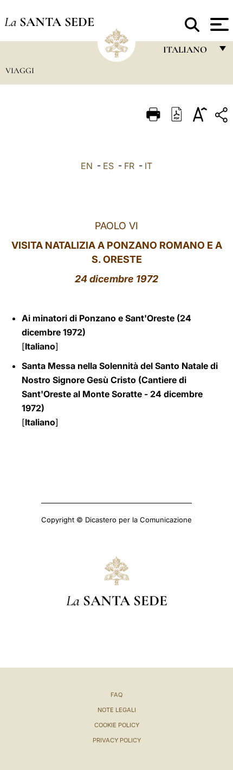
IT (148, 165)
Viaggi (19, 70)
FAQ (116, 694)
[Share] (222, 116)
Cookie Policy (116, 725)
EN (87, 165)
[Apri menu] (218, 24)
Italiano (40, 346)
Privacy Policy (117, 740)
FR (129, 165)
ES (108, 165)
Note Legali (117, 710)
